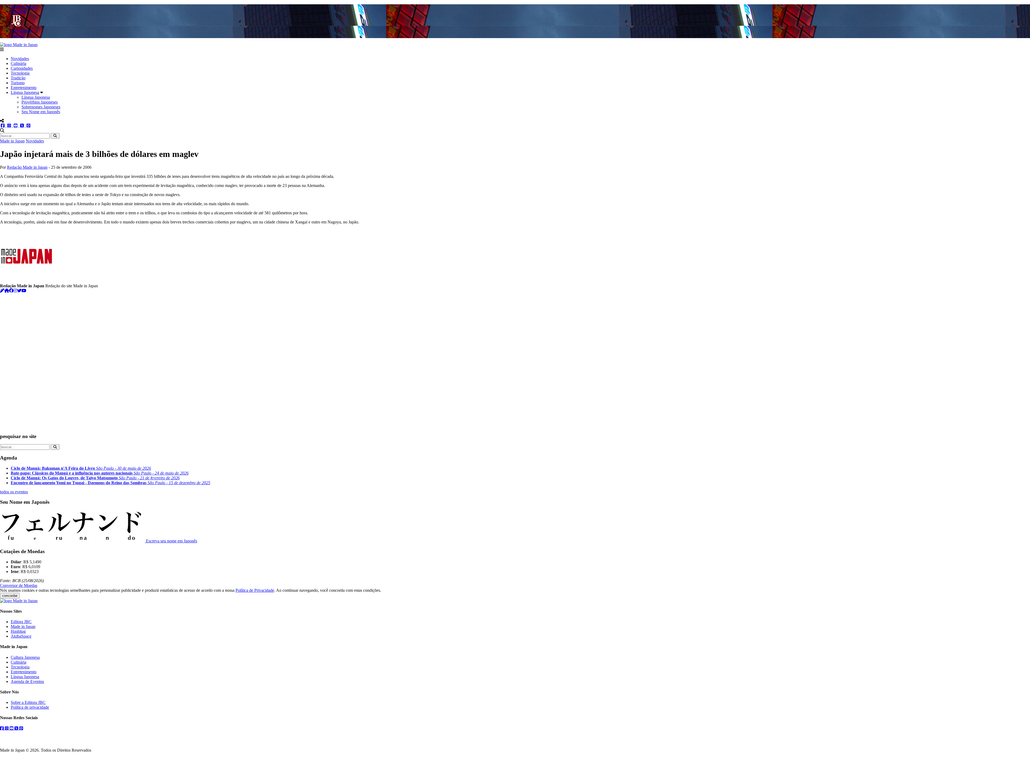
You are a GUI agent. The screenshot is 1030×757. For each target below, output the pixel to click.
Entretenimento (23, 87)
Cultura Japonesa (25, 657)
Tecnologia (20, 73)
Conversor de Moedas (18, 585)
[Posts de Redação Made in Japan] (2, 290)
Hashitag (18, 631)
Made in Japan (12, 141)
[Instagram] (15, 290)
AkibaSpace (21, 636)
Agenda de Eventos (27, 681)
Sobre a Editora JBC (28, 702)
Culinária (18, 63)
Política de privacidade (30, 707)
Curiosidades (22, 68)
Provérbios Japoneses (39, 102)
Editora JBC (21, 621)
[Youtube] (23, 290)
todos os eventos (14, 492)
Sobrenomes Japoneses (40, 107)
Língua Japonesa (25, 92)
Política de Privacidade (255, 590)
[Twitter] (19, 290)
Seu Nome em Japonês (40, 111)
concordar (9, 596)
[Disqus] (515, 360)
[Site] (6, 290)
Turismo (18, 82)
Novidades (20, 58)
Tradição (18, 78)
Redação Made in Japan (27, 167)
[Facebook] (11, 290)
